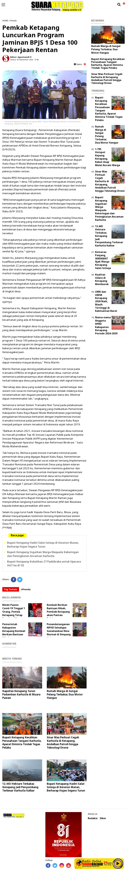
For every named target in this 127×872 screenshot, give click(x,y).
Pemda (13, 20)
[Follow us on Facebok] (48, 865)
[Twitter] (19, 579)
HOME (5, 20)
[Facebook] (13, 579)
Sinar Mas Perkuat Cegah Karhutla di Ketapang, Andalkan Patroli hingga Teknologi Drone (63, 742)
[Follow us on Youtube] (68, 865)
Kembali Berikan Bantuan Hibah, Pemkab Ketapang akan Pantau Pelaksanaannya (58, 611)
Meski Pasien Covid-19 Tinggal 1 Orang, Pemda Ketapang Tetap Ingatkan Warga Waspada (13, 613)
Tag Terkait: (11, 589)
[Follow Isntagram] (61, 865)
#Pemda (26, 589)
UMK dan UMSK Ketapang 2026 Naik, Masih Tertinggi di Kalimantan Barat (106, 301)
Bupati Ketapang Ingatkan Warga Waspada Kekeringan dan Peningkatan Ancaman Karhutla (43, 554)
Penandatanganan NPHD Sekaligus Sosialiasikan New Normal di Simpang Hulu (59, 630)
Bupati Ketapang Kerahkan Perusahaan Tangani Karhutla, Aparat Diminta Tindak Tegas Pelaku (22, 742)
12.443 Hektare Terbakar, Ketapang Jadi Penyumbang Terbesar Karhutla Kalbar (20, 787)
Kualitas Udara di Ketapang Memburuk (102, 279)
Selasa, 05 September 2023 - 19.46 (24, 59)
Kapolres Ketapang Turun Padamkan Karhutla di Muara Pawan (21, 694)
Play (118, 863)
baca (79, 64)
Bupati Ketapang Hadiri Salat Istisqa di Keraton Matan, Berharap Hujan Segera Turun (43, 544)
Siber (103, 818)
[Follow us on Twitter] (55, 865)
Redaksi (93, 818)
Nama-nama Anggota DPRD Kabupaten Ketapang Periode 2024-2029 (106, 325)
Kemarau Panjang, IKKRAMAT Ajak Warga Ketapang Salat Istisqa (103, 260)
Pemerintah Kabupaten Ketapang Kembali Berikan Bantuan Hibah (13, 630)
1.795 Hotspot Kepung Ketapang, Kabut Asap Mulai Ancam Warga (107, 157)
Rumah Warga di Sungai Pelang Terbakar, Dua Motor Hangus (65, 694)
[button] (123, 2)
